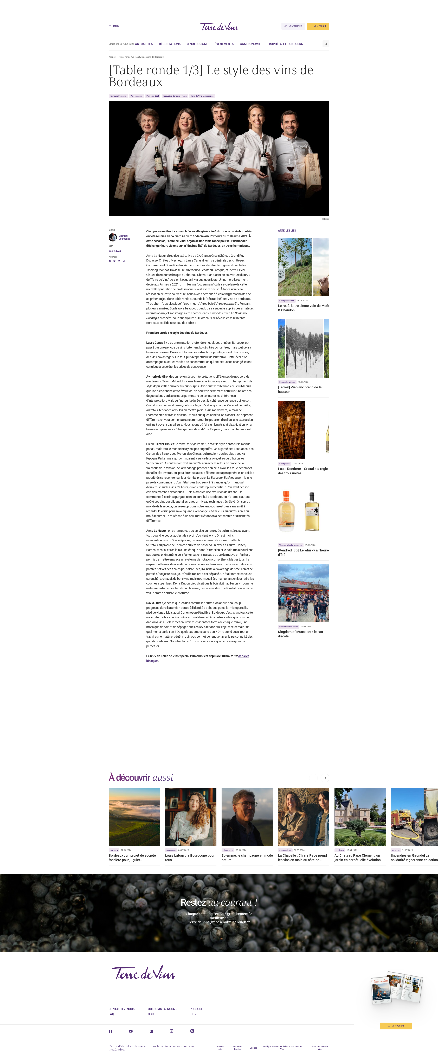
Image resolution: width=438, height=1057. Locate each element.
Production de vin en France (175, 96)
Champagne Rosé (286, 301)
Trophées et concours (285, 44)
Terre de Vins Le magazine (202, 96)
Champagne (284, 464)
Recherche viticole (287, 382)
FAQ (111, 1014)
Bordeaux (114, 850)
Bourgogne (171, 850)
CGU (151, 1014)
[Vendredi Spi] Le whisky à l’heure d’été (303, 552)
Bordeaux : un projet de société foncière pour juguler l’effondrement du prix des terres (133, 857)
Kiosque (197, 1009)
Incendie (396, 850)
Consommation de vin (288, 627)
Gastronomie (250, 44)
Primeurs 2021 (152, 96)
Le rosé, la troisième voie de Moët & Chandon (303, 308)
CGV (193, 1014)
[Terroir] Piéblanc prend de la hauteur (300, 389)
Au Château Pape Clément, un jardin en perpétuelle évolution (357, 857)
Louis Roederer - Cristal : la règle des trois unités (303, 471)
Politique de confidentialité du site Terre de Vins (282, 1047)
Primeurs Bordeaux (118, 96)
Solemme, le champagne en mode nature (247, 857)
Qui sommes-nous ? (162, 1009)
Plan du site (220, 1047)
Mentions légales (237, 1047)
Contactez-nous (122, 1009)
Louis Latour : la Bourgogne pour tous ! (190, 857)
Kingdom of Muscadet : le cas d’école (300, 634)
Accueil (112, 57)
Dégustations (170, 44)
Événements (224, 44)
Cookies (253, 1048)
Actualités (144, 44)
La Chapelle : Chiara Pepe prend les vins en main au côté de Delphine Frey (302, 857)
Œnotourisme (197, 44)
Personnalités (136, 96)
